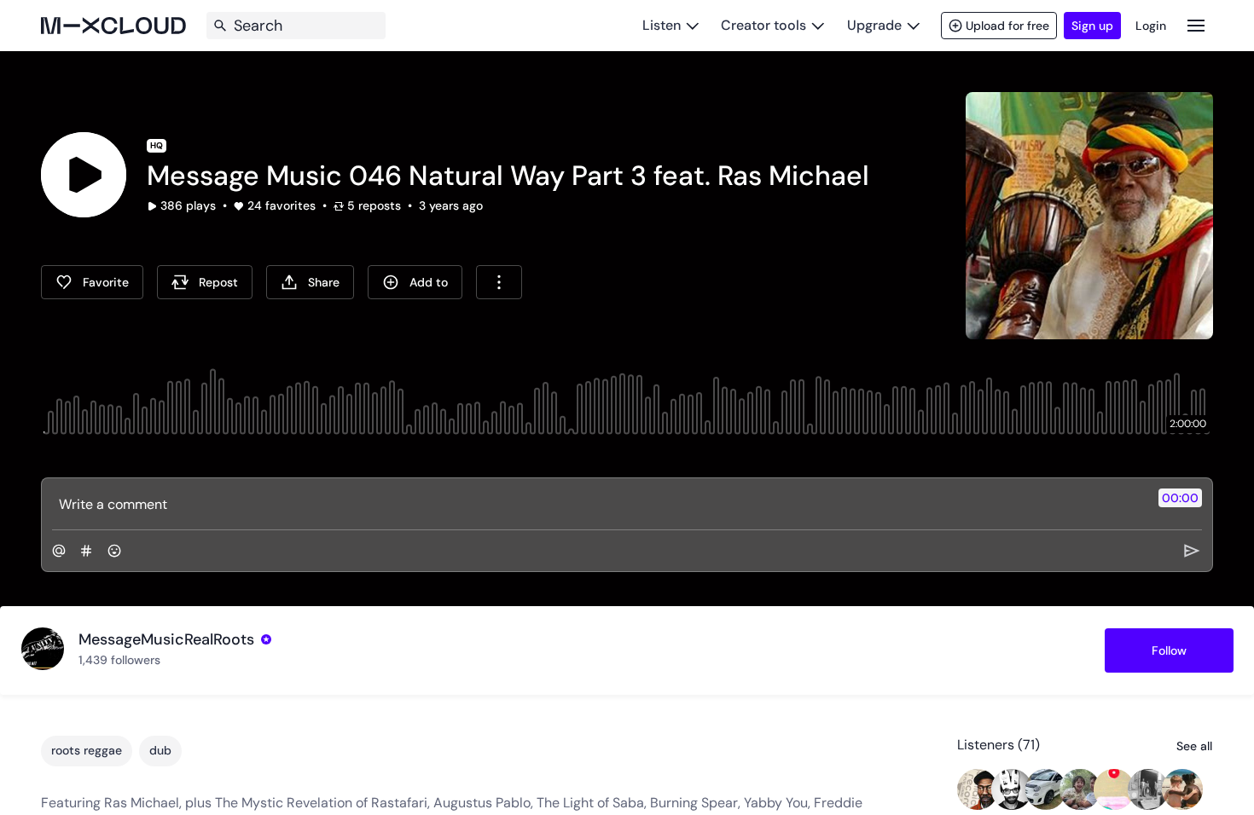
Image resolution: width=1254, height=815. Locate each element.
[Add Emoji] (114, 550)
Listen (661, 25)
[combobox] (499, 282)
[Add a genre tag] (86, 551)
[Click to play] (83, 174)
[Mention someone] (59, 551)
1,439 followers (119, 660)
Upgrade (874, 25)
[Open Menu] (1195, 25)
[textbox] (598, 503)
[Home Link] (113, 25)
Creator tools (763, 25)
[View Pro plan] (266, 639)
